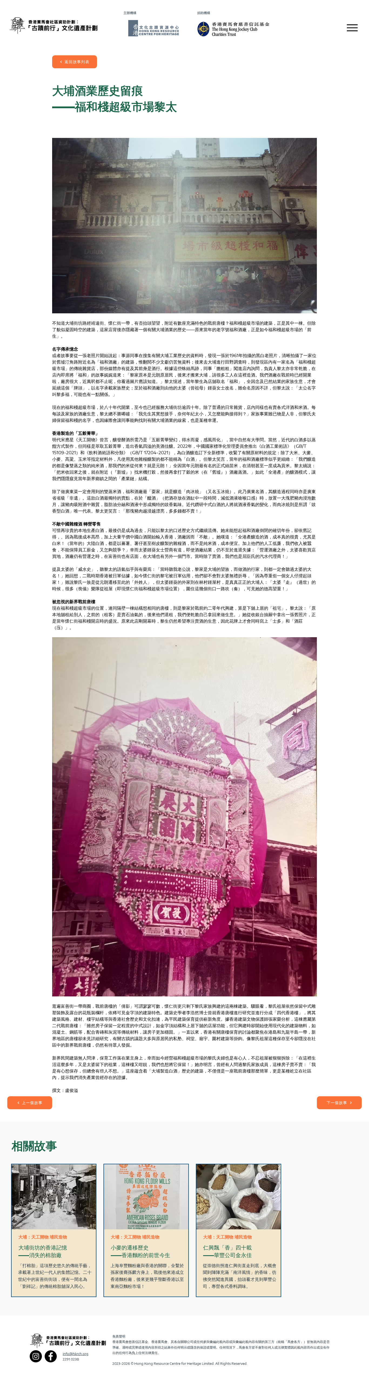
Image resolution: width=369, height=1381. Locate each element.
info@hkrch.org (75, 1354)
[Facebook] (51, 1356)
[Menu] (352, 27)
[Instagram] (36, 1356)
